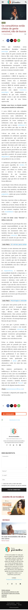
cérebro (21, 165)
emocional (20, 329)
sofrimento (22, 125)
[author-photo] (14, 434)
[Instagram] (10, 445)
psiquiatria (5, 194)
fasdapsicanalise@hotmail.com (14, 579)
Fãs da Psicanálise (7, 34)
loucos (21, 383)
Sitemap (20, 604)
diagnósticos (5, 156)
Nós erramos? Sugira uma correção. (11, 593)
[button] (2, 2)
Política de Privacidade (11, 604)
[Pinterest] (15, 40)
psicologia (5, 51)
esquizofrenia (8, 270)
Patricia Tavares (5, 540)
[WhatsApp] (18, 40)
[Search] (26, 2)
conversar (14, 235)
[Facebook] (8, 40)
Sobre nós (4, 596)
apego (15, 360)
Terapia (3, 22)
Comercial (4, 595)
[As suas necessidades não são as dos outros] (14, 528)
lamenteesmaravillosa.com (14, 389)
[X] (11, 40)
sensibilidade (9, 211)
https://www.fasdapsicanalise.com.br (14, 438)
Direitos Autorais (6, 590)
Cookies (18, 603)
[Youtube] (20, 445)
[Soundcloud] (14, 445)
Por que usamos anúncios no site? (10, 591)
